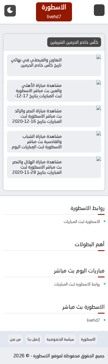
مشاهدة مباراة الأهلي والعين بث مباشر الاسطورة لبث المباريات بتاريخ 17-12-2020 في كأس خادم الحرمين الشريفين (36, 95)
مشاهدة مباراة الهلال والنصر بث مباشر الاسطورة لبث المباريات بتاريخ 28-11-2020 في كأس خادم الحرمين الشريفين (37, 172)
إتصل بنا (34, 339)
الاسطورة (88, 339)
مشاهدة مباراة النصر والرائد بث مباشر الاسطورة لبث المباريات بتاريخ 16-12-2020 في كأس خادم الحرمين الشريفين (37, 121)
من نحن (15, 339)
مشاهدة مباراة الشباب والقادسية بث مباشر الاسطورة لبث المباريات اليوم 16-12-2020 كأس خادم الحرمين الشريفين (37, 146)
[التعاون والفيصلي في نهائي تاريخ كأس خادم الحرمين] (83, 65)
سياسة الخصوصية (60, 339)
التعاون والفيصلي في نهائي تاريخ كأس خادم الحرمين (36, 62)
